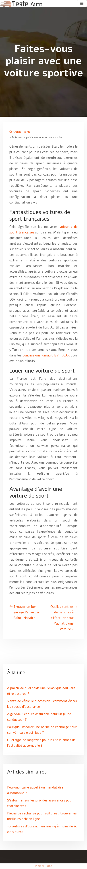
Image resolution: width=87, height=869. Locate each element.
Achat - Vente (22, 132)
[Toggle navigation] (82, 3)
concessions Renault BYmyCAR (46, 355)
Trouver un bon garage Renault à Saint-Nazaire (26, 612)
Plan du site (43, 866)
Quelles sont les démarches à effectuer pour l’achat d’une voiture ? (62, 617)
